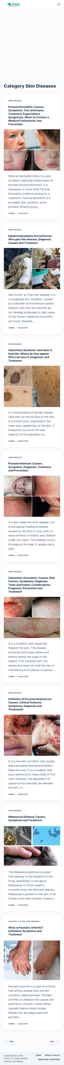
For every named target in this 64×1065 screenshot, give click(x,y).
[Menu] (58, 4)
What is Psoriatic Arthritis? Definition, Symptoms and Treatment (25, 931)
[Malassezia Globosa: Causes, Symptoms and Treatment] (32, 846)
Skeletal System (16, 921)
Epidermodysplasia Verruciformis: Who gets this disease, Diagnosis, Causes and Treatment (30, 239)
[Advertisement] (32, 42)
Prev (11, 1041)
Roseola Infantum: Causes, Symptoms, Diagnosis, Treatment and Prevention (29, 467)
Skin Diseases (15, 101)
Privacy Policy (52, 1055)
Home (38, 1055)
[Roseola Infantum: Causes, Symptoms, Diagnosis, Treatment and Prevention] (32, 496)
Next (52, 1041)
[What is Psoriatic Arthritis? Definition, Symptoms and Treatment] (32, 960)
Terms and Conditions (49, 1059)
